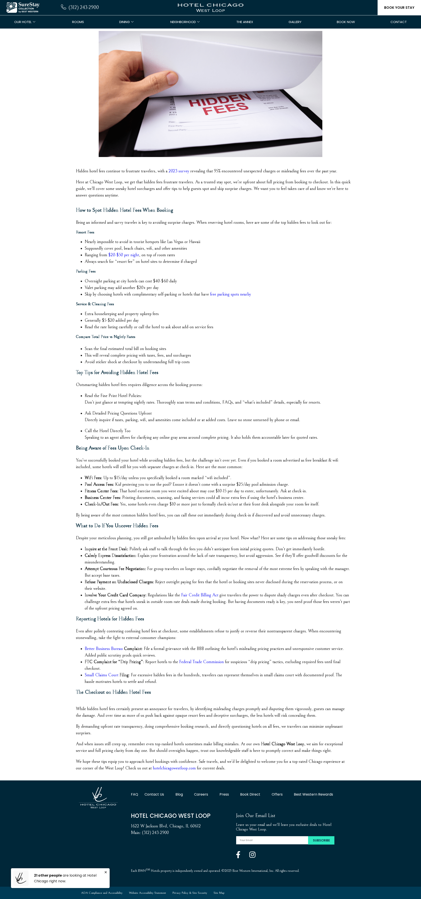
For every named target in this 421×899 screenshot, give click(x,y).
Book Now (346, 22)
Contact (399, 22)
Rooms (78, 22)
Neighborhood (183, 22)
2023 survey (179, 171)
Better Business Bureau (104, 648)
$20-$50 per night (123, 255)
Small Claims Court (101, 675)
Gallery (295, 22)
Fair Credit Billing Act (199, 595)
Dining (124, 22)
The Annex (244, 22)
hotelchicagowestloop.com (174, 768)
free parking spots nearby (230, 294)
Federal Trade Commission (201, 661)
